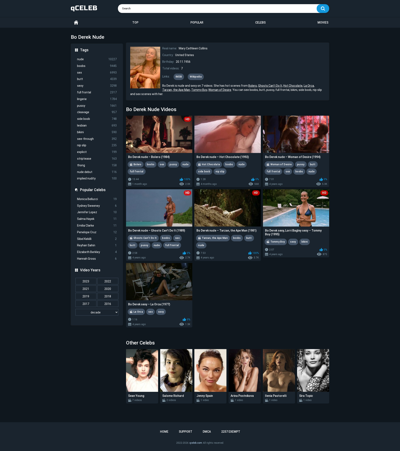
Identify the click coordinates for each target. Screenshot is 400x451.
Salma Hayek (97, 218)
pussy (97, 105)
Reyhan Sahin (97, 245)
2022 (107, 281)
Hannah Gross (97, 258)
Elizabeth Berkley (97, 252)
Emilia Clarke (97, 225)
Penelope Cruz (97, 232)
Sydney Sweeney (97, 205)
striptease (97, 158)
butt (97, 79)
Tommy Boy (199, 89)
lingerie (97, 99)
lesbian (97, 125)
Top (135, 22)
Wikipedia (196, 76)
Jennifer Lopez (97, 212)
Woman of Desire (219, 89)
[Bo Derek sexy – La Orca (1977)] (159, 281)
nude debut (97, 172)
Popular (196, 22)
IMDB (179, 76)
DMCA (207, 431)
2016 (107, 304)
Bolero (252, 85)
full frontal (97, 92)
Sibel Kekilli (97, 239)
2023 (85, 281)
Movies (323, 22)
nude (97, 59)
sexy (97, 85)
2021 (85, 289)
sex (97, 72)
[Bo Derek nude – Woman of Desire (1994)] (296, 134)
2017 (85, 304)
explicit (97, 152)
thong (97, 165)
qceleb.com (195, 442)
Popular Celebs (93, 190)
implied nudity (97, 178)
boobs (97, 66)
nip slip (97, 145)
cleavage (97, 112)
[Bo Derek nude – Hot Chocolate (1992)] (227, 134)
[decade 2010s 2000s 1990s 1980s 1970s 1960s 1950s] (97, 312)
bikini (97, 132)
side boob (97, 118)
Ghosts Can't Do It (270, 85)
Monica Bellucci (97, 199)
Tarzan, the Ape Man (176, 89)
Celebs (260, 22)
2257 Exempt (230, 431)
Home (76, 22)
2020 (107, 289)
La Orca (309, 85)
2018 (107, 296)
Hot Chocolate (292, 85)
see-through (97, 138)
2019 (85, 296)
